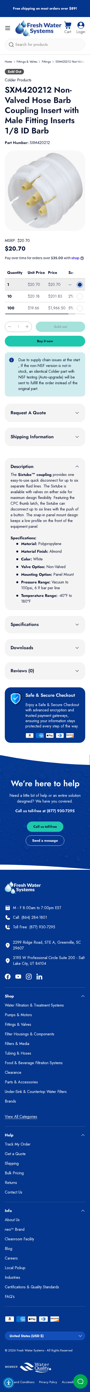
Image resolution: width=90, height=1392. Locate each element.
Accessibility (70, 1382)
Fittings (46, 62)
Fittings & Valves (27, 62)
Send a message (45, 840)
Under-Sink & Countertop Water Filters (36, 1091)
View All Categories (21, 1116)
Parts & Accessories (21, 1082)
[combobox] (45, 44)
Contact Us (13, 1192)
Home (8, 62)
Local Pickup (15, 1268)
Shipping (12, 1163)
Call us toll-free (45, 826)
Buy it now (45, 341)
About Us (12, 1220)
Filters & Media (17, 1043)
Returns (11, 1182)
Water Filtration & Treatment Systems (34, 1005)
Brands (10, 1101)
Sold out (60, 326)
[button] (67, 28)
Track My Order (17, 1144)
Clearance (13, 1072)
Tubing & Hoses (18, 1053)
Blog (8, 1248)
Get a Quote (15, 1154)
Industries (12, 1277)
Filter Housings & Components (29, 1034)
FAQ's (10, 1296)
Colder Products (18, 80)
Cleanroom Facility (19, 1239)
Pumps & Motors (18, 1015)
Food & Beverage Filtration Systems (34, 1063)
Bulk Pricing (14, 1173)
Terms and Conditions (19, 1382)
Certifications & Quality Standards (32, 1287)
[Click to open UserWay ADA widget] (8, 1382)
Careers (11, 1258)
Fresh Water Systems (30, 1350)
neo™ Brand (14, 1229)
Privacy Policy (48, 1382)
